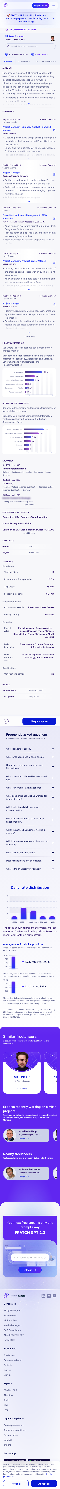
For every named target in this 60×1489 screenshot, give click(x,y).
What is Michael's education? (20, 852)
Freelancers (10, 1355)
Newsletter (9, 1340)
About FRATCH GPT (14, 1335)
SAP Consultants (12, 1330)
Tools (6, 1400)
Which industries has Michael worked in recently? (26, 831)
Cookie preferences (14, 1425)
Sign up (7, 1370)
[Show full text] (29, 159)
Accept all (44, 1483)
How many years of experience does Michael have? (24, 766)
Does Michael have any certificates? (24, 860)
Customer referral (12, 1360)
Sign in (7, 1375)
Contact (8, 1440)
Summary (9, 61)
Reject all (16, 1483)
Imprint (7, 1444)
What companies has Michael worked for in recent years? (26, 797)
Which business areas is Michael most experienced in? (25, 820)
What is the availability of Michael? (23, 868)
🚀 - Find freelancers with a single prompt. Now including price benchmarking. (27, 18)
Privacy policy (11, 1435)
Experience (24, 61)
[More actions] (6, 721)
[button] (40, 54)
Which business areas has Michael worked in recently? (27, 843)
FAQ (6, 1410)
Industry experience (45, 61)
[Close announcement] (53, 18)
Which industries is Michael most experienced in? (22, 809)
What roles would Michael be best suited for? (26, 778)
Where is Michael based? (18, 748)
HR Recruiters (11, 1320)
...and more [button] (29, 336)
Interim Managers (13, 1325)
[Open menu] (53, 5)
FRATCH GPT (10, 1390)
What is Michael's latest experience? (24, 787)
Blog (6, 1405)
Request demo (40, 5)
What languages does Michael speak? (25, 757)
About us (8, 1395)
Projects (8, 1365)
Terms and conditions (15, 1430)
